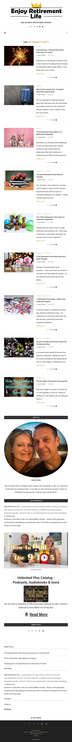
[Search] (67, 32)
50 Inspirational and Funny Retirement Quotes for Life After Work (26, 653)
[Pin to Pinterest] (54, 77)
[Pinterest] (37, 26)
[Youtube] (39, 26)
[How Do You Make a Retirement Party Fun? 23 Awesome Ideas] (19, 347)
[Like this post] (48, 77)
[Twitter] (31, 26)
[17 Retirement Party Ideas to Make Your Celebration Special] (19, 305)
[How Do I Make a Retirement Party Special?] (19, 387)
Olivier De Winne (42, 384)
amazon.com (10, 516)
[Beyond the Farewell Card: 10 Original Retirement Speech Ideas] (19, 95)
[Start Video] (36, 550)
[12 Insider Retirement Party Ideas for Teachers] (19, 180)
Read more (40, 74)
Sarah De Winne (41, 55)
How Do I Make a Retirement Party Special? (52, 381)
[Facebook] (29, 26)
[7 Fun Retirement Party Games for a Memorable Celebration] (19, 138)
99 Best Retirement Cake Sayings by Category (20, 658)
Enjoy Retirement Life (11, 506)
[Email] (42, 26)
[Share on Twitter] (52, 77)
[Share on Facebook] (50, 77)
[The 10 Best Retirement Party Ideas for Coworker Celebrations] (19, 223)
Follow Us (7, 704)
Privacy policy (16, 525)
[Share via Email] (56, 77)
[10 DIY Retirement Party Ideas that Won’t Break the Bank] (19, 262)
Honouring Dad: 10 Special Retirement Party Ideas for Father (25, 664)
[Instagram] (34, 26)
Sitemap (7, 709)
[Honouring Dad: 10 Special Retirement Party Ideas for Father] (19, 56)
